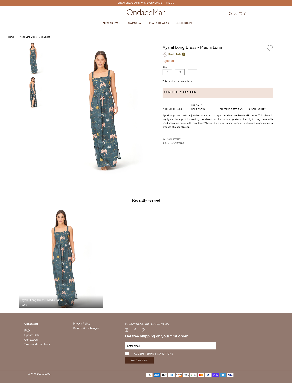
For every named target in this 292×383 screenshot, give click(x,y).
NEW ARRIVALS (112, 23)
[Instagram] (126, 329)
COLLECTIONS (184, 23)
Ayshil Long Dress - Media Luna (34, 37)
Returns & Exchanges (86, 328)
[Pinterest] (143, 329)
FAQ (27, 330)
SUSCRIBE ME (139, 360)
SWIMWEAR (135, 23)
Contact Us (31, 339)
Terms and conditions (37, 344)
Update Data (32, 335)
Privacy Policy (81, 323)
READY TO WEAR (159, 23)
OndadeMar (44, 374)
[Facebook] (135, 329)
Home (11, 37)
